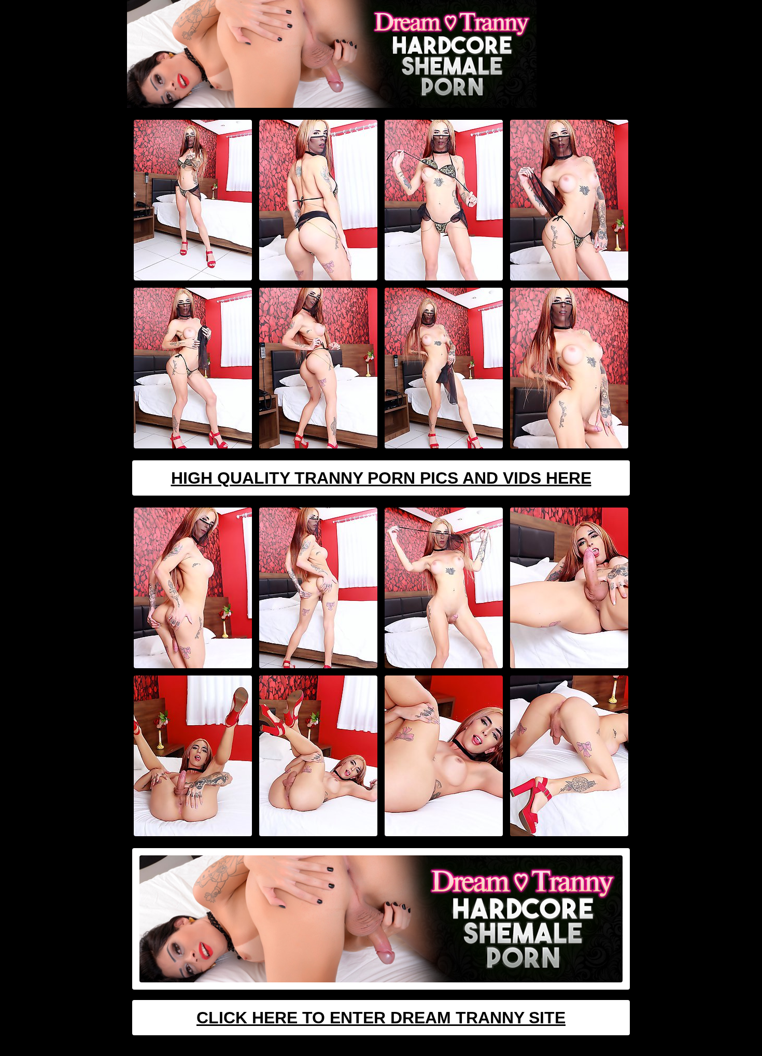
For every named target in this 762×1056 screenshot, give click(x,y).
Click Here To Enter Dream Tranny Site (381, 1017)
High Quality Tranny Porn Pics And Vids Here (381, 478)
